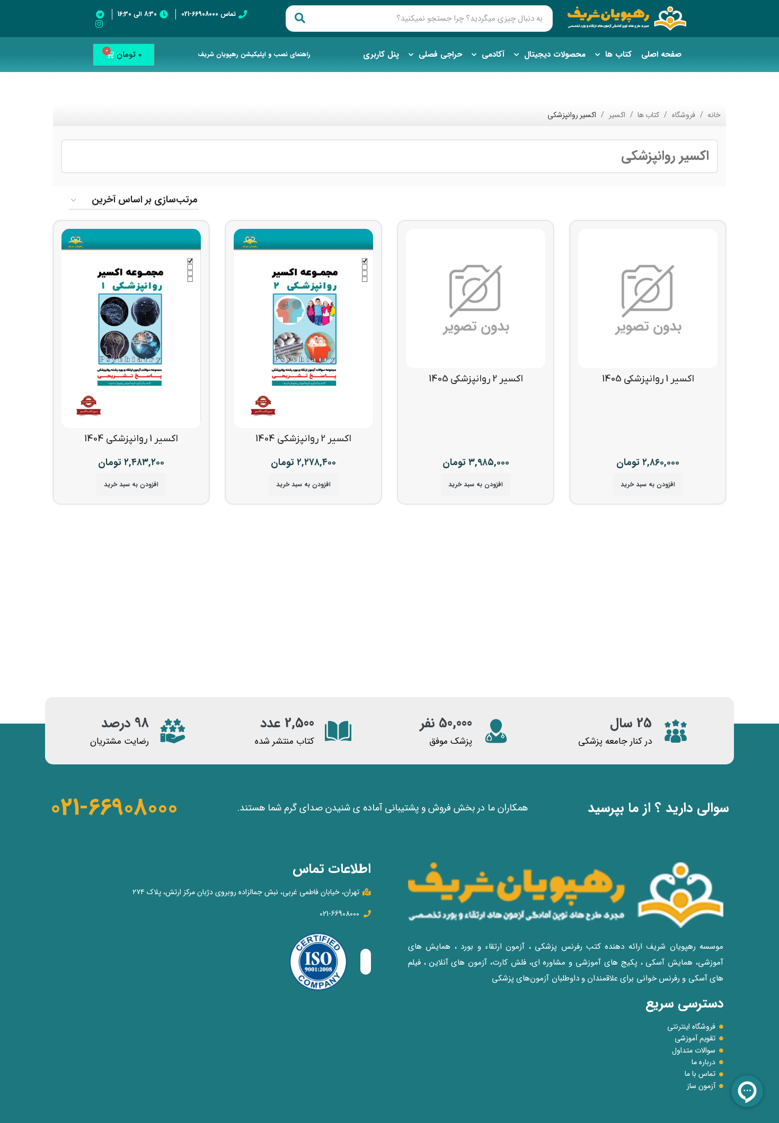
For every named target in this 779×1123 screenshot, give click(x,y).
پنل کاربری (381, 54)
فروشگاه (682, 115)
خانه (713, 115)
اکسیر (616, 115)
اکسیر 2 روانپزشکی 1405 (476, 379)
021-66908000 (114, 807)
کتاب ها (618, 54)
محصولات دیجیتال (555, 54)
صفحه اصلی (661, 54)
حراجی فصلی (440, 54)
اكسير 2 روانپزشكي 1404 (303, 439)
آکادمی (493, 54)
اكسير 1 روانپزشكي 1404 (131, 439)
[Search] (300, 18)
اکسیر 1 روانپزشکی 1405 (648, 379)
